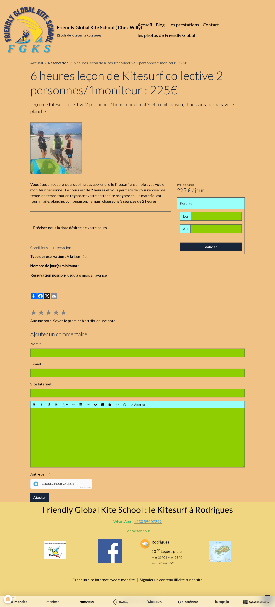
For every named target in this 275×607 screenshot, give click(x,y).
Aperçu (139, 405)
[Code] (117, 405)
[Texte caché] (95, 405)
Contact (211, 24)
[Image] (102, 405)
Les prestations (183, 24)
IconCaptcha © (85, 487)
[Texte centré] (81, 405)
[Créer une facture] (154, 602)
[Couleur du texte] (65, 405)
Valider (211, 247)
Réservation (58, 62)
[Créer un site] (19, 602)
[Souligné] (49, 405)
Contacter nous (138, 531)
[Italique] (41, 405)
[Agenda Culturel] (256, 602)
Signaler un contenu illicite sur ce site (171, 579)
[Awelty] (121, 602)
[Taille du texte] (56, 405)
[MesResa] (87, 602)
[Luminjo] (222, 602)
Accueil (145, 24)
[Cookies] (8, 599)
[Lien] (88, 405)
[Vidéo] (110, 405)
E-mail (35, 364)
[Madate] (53, 602)
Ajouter (39, 497)
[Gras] (34, 405)
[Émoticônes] (124, 405)
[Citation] (73, 405)
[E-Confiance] (188, 602)
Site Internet (41, 384)
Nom (34, 344)
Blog (160, 24)
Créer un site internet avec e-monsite (103, 579)
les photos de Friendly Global (166, 35)
